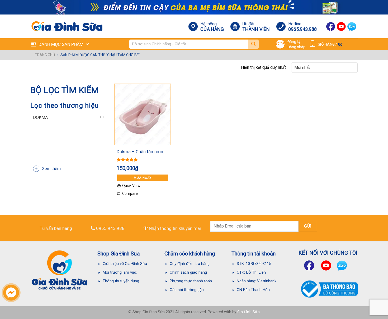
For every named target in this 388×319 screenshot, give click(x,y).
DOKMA (40, 117)
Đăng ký (294, 42)
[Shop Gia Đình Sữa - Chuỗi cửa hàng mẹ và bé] (62, 26)
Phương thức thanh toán (191, 281)
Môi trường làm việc (120, 272)
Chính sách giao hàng (188, 272)
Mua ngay (143, 178)
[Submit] (253, 44)
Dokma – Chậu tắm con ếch (140, 152)
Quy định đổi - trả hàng (190, 263)
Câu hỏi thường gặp (187, 289)
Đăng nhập (296, 47)
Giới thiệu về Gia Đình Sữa (125, 263)
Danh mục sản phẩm (61, 44)
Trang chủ (45, 55)
